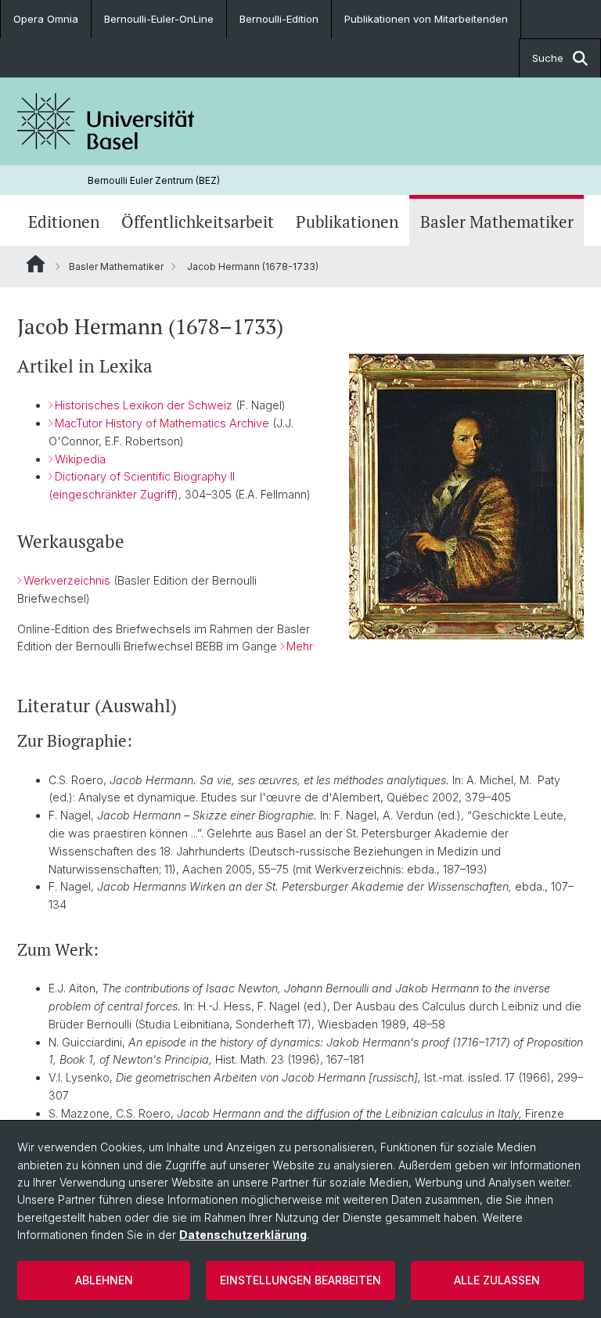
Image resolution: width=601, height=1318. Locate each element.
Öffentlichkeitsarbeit (197, 221)
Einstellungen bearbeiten (300, 1280)
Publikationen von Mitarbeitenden (426, 19)
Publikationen (347, 221)
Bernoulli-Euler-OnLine (159, 19)
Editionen (63, 221)
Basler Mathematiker (497, 221)
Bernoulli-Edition (278, 19)
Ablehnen (104, 1280)
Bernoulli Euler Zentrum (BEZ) (154, 180)
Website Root (36, 263)
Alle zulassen (497, 1280)
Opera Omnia (45, 19)
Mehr (299, 646)
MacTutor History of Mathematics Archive (162, 423)
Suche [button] (547, 58)
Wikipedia (80, 459)
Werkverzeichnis (66, 580)
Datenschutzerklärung (243, 1234)
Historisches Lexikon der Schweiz (143, 405)
